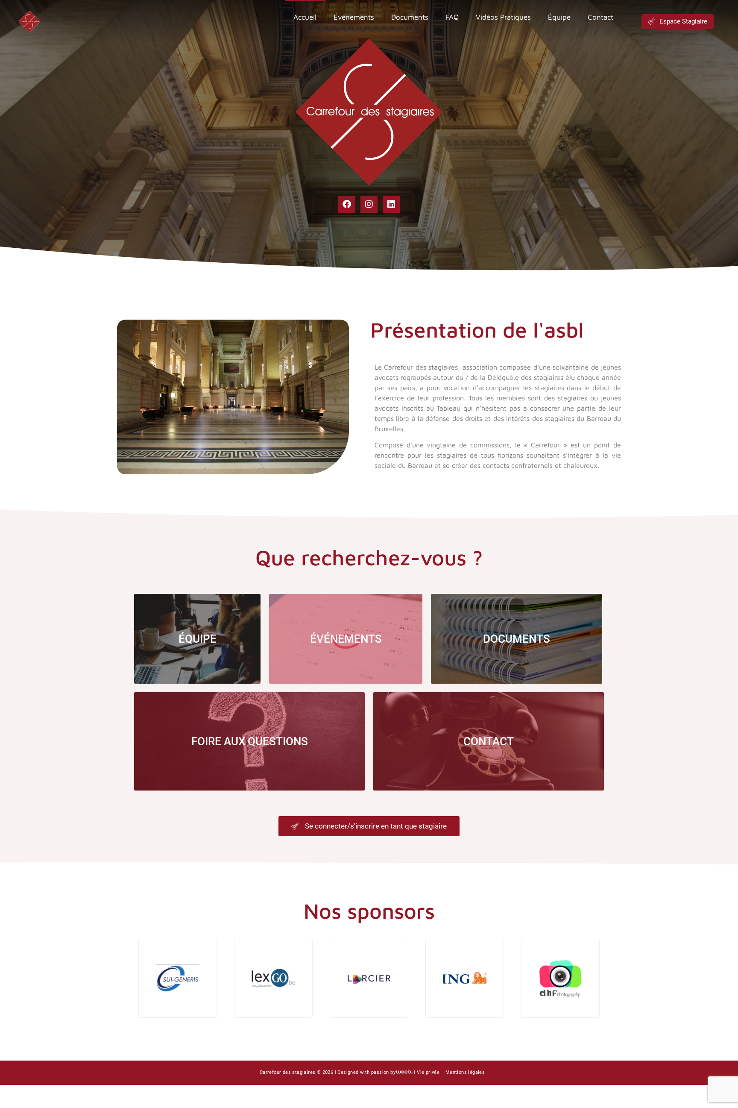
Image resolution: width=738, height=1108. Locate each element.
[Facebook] (346, 204)
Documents (409, 17)
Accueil (304, 17)
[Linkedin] (391, 204)
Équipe (559, 17)
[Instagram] (369, 204)
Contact (600, 17)
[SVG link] (29, 21)
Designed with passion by (366, 1072)
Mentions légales (465, 1072)
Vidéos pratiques (503, 17)
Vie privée (429, 1072)
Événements (354, 17)
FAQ (452, 17)
